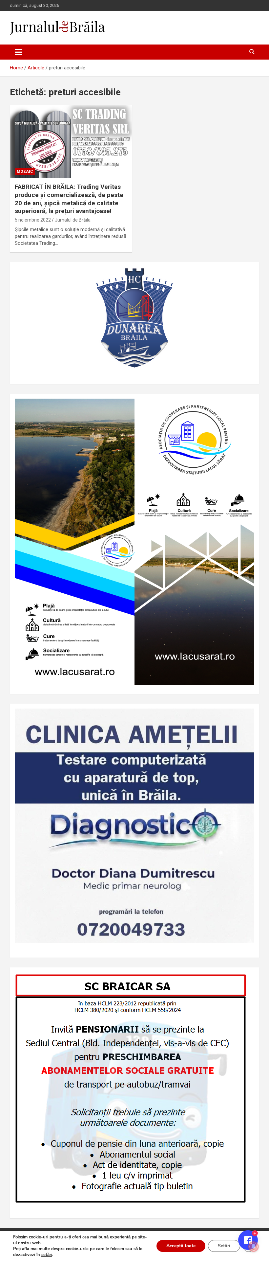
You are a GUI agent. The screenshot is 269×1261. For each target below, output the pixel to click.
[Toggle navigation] (18, 52)
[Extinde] (245, 717)
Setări (224, 1246)
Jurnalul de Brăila (73, 220)
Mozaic (25, 171)
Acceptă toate (181, 1246)
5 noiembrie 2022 (33, 220)
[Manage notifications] (253, 1246)
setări (46, 1255)
